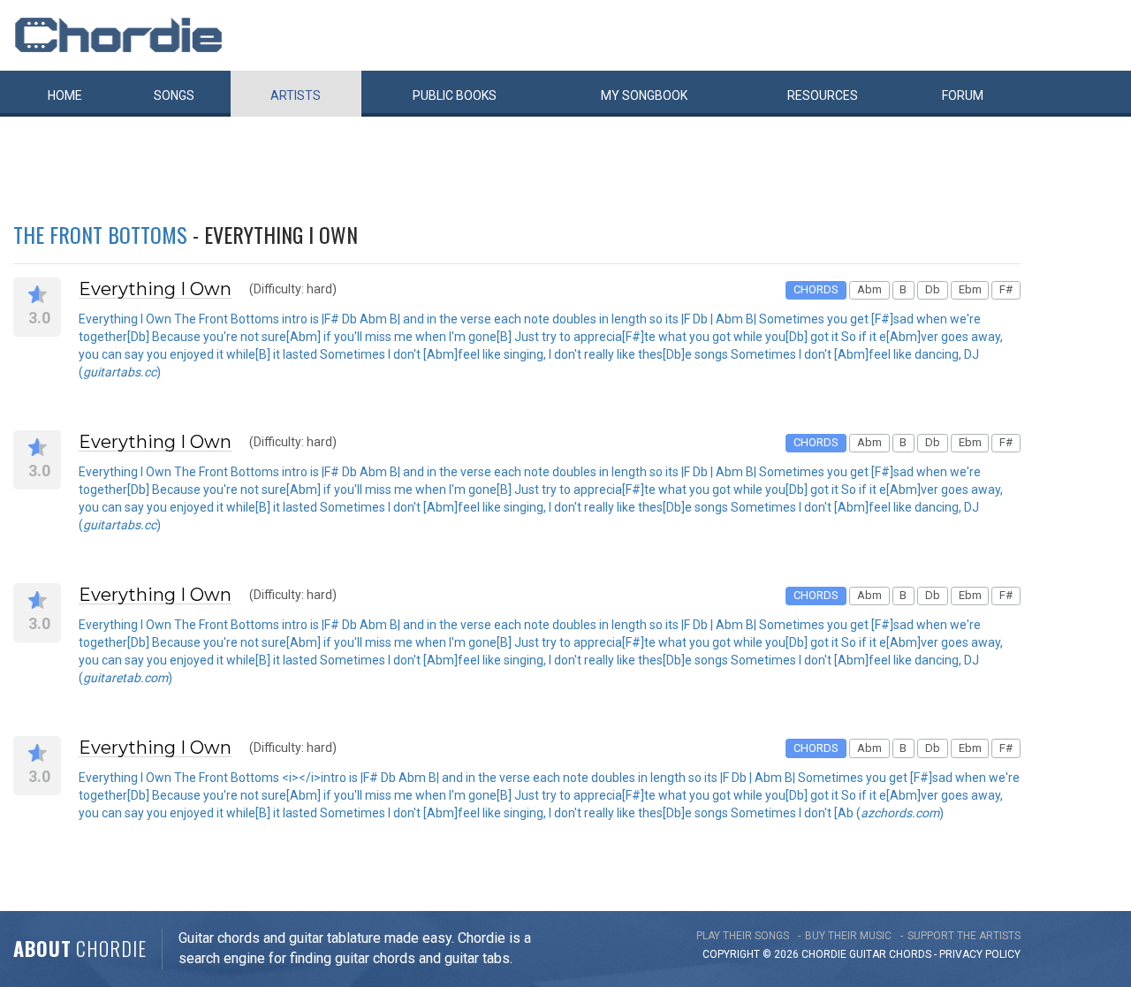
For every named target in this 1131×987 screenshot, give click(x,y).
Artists (295, 95)
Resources (822, 95)
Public (455, 95)
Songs (174, 95)
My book (644, 95)
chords (910, 954)
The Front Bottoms (100, 234)
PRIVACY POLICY (980, 954)
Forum (962, 95)
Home (65, 95)
